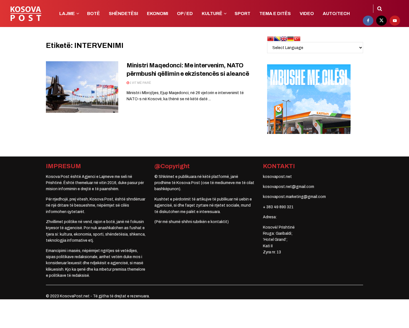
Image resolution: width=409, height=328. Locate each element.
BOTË (93, 13)
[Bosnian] (277, 38)
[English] (283, 38)
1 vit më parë (140, 82)
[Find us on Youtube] (395, 21)
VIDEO (307, 13)
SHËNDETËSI (123, 13)
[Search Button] (379, 9)
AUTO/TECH (336, 13)
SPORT (242, 13)
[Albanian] (270, 38)
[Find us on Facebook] (368, 21)
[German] (290, 38)
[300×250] (309, 99)
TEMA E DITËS (275, 13)
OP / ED (185, 13)
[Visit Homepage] (26, 13)
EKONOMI (157, 13)
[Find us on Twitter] (381, 21)
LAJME (67, 13)
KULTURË (212, 13)
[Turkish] (297, 38)
